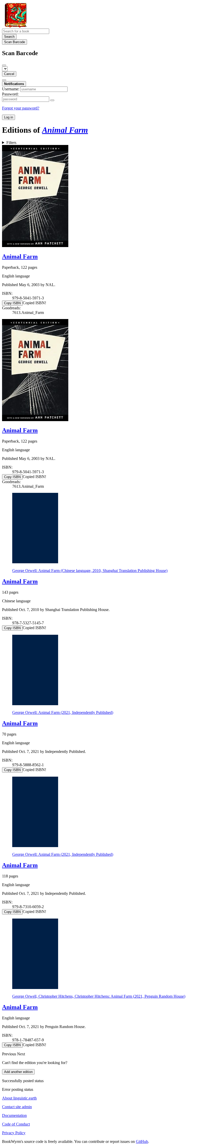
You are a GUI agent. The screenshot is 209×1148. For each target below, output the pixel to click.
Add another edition (18, 1072)
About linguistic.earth (19, 1098)
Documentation (14, 1115)
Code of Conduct (16, 1124)
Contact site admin (17, 1107)
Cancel (9, 74)
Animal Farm (20, 256)
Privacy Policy (13, 1133)
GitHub (142, 1141)
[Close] (4, 65)
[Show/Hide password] (52, 100)
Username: (10, 89)
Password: (10, 94)
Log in (8, 117)
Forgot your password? (20, 108)
